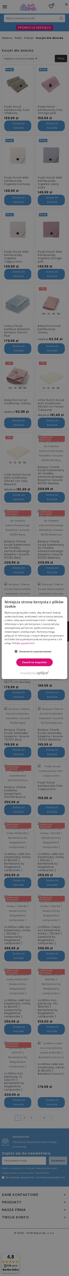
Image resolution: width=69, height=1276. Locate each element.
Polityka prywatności (23, 643)
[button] (34, 651)
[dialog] (34, 638)
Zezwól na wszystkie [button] (34, 662)
